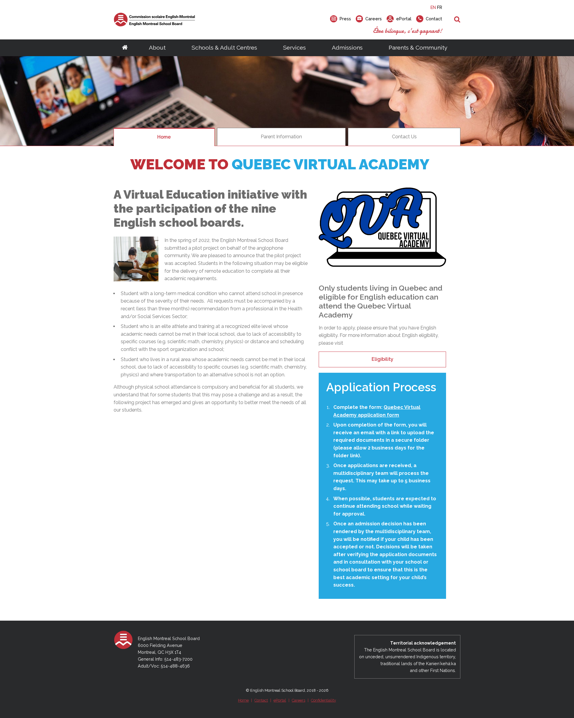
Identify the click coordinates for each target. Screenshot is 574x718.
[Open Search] (457, 20)
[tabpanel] (287, 101)
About (157, 47)
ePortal (280, 700)
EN (433, 7)
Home (243, 700)
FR (439, 7)
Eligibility (382, 359)
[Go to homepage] (125, 47)
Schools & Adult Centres (224, 47)
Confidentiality (323, 700)
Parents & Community (418, 47)
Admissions (347, 47)
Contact (261, 700)
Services (294, 47)
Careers (298, 700)
